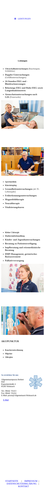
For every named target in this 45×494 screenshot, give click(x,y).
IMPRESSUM (31, 481)
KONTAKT (23, 486)
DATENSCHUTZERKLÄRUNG (22, 483)
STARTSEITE (11, 481)
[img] (22, 35)
